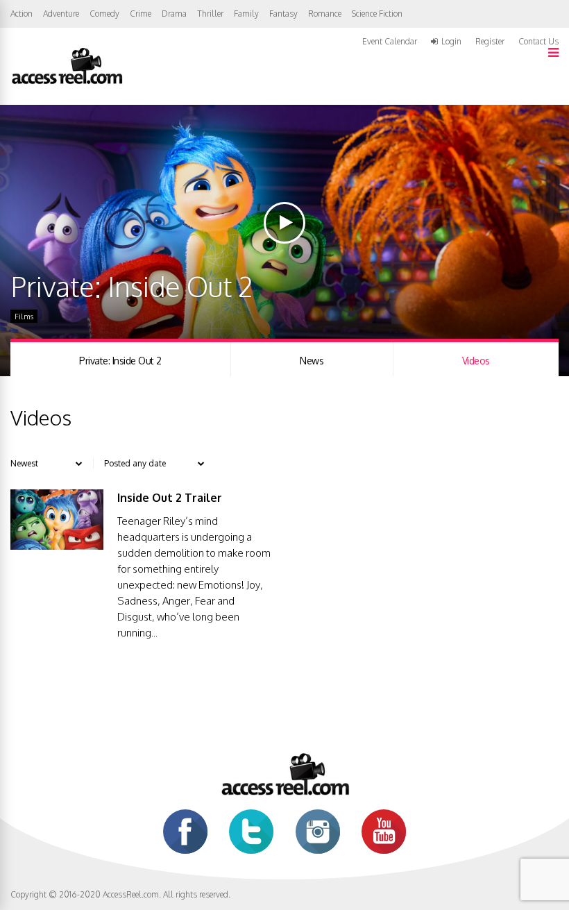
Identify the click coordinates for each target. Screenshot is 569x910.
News (311, 360)
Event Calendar (389, 41)
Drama (174, 13)
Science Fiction (377, 13)
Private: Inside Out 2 (120, 360)
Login (451, 41)
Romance (324, 13)
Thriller (210, 13)
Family (246, 13)
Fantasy (283, 13)
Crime (140, 13)
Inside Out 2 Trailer (169, 498)
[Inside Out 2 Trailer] (56, 546)
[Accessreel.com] (66, 83)
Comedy (104, 13)
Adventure (61, 13)
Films (24, 316)
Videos (476, 360)
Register (489, 41)
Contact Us (538, 41)
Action (21, 13)
